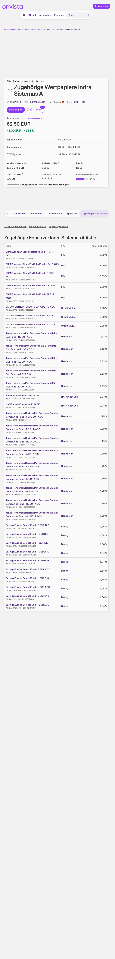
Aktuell (32, 15)
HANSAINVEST (69, 396)
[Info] (25, 163)
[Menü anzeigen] (24, 15)
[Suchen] (89, 15)
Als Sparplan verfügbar (58, 184)
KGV (78, 163)
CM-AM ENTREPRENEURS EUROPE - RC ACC (31, 324)
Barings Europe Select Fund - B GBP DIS (27, 560)
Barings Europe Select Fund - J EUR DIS (27, 578)
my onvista (45, 15)
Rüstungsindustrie (28, 184)
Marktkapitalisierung (15, 163)
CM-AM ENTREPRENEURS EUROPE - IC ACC (30, 306)
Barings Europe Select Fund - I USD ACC (28, 551)
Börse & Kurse (10, 29)
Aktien (20, 29)
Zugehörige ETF (37, 226)
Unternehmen (54, 213)
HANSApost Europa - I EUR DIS (23, 395)
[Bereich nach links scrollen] (7, 213)
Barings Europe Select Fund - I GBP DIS (27, 542)
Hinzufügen (15, 109)
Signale (37, 109)
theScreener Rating (49, 174)
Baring (64, 526)
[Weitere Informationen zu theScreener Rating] (47, 178)
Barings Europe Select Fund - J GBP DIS (27, 595)
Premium (59, 15)
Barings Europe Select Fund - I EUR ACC (27, 604)
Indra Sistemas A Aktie (34, 29)
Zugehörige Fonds (58, 226)
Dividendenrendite (49, 163)
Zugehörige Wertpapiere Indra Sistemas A (63, 29)
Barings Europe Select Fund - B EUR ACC (28, 569)
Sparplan (72, 213)
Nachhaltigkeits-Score (85, 174)
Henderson (67, 336)
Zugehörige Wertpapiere (94, 213)
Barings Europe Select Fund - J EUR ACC (28, 587)
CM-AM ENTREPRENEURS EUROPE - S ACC (30, 315)
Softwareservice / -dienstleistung (28, 81)
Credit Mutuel (68, 308)
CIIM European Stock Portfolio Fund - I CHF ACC (32, 264)
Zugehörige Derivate (15, 226)
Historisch (36, 213)
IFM (63, 254)
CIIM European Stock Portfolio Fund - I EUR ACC (32, 285)
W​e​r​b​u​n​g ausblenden (67, 52)
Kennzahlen (19, 213)
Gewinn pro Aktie (14, 174)
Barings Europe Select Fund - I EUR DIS (27, 534)
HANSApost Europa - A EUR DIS (23, 404)
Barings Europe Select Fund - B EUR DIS (27, 525)
